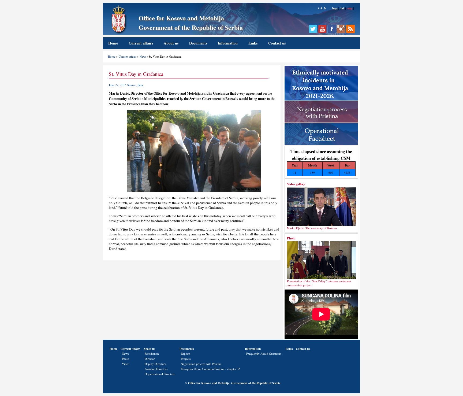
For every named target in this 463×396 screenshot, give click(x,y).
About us (171, 43)
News (143, 56)
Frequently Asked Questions (263, 353)
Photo (291, 238)
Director (150, 359)
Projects (186, 359)
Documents (198, 43)
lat (342, 8)
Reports (185, 353)
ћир (334, 8)
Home (113, 43)
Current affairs (141, 43)
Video (125, 364)
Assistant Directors (156, 369)
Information (228, 43)
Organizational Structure (160, 374)
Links (252, 43)
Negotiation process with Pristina (201, 364)
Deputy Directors (155, 364)
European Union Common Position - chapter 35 (210, 369)
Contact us (277, 43)
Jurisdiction (152, 353)
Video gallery (296, 184)
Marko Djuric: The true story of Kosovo (312, 228)
